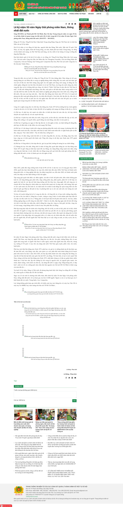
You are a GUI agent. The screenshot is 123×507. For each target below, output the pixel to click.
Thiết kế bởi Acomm (32, 496)
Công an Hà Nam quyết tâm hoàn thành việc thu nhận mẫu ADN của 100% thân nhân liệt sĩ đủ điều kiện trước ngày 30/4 (62, 455)
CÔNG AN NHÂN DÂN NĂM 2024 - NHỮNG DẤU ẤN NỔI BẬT (102, 152)
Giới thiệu (19, 20)
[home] (19, 5)
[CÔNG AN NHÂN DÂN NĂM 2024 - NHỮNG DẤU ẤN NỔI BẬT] (102, 144)
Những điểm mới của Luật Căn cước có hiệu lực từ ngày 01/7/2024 (95, 185)
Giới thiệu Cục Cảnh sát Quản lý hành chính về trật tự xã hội (95, 174)
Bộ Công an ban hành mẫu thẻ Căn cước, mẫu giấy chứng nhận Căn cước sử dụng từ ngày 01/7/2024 (95, 225)
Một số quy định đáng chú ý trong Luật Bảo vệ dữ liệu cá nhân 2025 (95, 163)
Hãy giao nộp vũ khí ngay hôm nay (91, 98)
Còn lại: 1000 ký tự (19, 400)
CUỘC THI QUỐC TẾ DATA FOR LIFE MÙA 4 (95, 101)
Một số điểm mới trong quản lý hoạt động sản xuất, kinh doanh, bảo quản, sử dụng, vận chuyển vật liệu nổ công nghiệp (23, 425)
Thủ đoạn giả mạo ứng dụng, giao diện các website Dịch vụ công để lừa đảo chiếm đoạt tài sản (95, 180)
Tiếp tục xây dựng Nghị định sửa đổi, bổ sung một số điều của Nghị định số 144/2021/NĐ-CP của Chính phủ (62, 464)
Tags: (15, 381)
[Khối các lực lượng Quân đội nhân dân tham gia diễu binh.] (40, 336)
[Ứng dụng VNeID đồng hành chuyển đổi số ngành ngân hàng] (85, 49)
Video (82, 76)
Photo (82, 111)
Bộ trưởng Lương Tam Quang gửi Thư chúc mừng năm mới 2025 (85, 152)
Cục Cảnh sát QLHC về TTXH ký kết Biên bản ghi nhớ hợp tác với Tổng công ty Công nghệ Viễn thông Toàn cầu (101, 68)
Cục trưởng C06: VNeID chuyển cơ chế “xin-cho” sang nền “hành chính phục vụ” (95, 198)
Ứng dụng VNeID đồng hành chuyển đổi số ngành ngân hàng (101, 48)
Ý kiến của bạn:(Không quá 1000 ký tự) (25, 390)
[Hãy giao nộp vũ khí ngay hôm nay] (94, 88)
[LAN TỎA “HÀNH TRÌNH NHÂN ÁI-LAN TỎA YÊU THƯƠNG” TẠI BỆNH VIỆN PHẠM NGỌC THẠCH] (85, 40)
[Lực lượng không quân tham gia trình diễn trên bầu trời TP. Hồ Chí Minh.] (43, 292)
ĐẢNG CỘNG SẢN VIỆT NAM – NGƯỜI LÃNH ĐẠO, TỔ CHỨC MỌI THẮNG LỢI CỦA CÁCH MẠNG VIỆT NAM (94, 168)
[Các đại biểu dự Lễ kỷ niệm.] (32, 158)
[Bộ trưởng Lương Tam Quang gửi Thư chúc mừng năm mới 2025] (86, 144)
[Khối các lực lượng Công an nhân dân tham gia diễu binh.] (39, 357)
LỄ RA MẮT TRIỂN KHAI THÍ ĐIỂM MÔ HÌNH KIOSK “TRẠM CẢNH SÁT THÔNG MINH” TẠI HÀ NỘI (101, 59)
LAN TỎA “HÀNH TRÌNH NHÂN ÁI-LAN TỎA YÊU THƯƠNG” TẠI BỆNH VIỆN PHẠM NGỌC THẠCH (100, 41)
